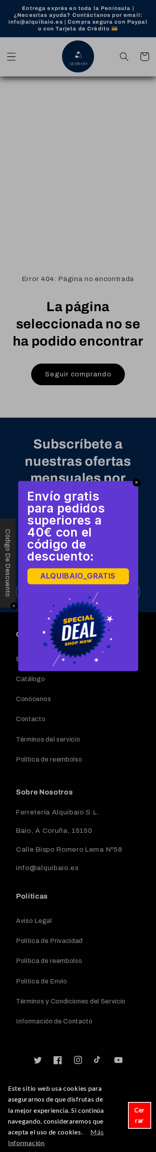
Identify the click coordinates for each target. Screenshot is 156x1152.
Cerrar (139, 1115)
